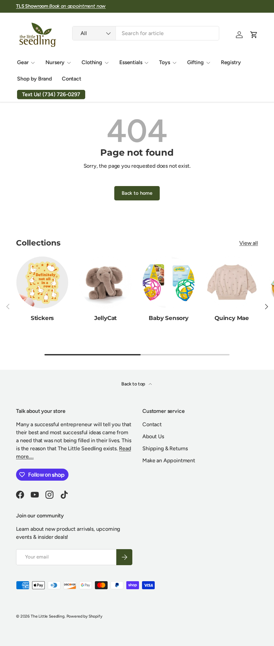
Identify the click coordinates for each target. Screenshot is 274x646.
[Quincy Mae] (232, 282)
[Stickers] (42, 282)
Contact (71, 78)
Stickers (42, 317)
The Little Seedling (47, 616)
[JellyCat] (105, 282)
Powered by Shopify (84, 616)
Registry (231, 62)
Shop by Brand (34, 78)
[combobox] (146, 33)
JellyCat (105, 317)
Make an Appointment (168, 460)
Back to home (137, 193)
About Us (153, 436)
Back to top (133, 384)
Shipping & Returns (165, 448)
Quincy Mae (232, 317)
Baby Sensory (168, 317)
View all (248, 243)
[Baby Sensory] (168, 282)
